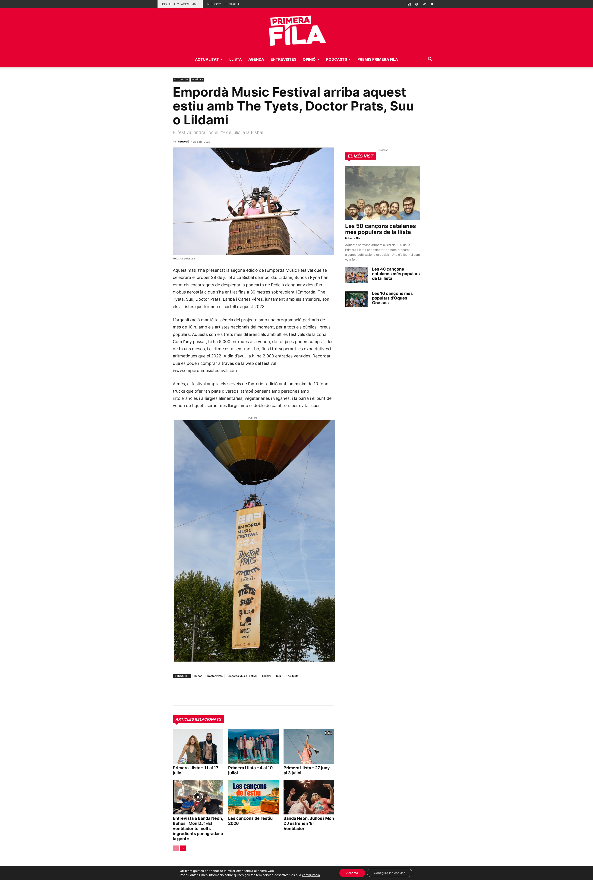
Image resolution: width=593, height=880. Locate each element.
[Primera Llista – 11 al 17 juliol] (198, 746)
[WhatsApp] (177, 695)
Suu (278, 676)
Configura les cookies (389, 873)
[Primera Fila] (296, 29)
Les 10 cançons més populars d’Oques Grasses (392, 298)
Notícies (197, 79)
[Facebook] (209, 695)
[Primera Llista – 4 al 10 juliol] (253, 746)
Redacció (183, 141)
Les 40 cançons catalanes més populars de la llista (396, 274)
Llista (235, 59)
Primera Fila (352, 238)
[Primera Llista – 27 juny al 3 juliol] (309, 746)
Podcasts (336, 59)
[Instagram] (409, 4)
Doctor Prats (215, 676)
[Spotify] (416, 4)
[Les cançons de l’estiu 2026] (253, 797)
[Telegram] (188, 695)
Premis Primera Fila (377, 59)
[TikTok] (424, 4)
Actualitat (207, 59)
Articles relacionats (198, 719)
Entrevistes (283, 59)
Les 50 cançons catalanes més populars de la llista (380, 229)
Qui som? (214, 4)
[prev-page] (176, 848)
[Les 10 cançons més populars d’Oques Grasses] (356, 299)
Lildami (266, 676)
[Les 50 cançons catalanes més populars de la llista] (382, 193)
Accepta (352, 873)
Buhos (198, 676)
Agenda (256, 59)
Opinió (309, 59)
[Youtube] (432, 4)
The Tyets (292, 676)
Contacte (232, 4)
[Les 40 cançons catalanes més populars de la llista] (356, 275)
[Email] (220, 695)
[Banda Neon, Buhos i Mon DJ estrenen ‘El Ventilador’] (309, 797)
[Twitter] (198, 695)
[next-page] (183, 848)
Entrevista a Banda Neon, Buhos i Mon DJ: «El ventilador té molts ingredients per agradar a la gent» (198, 828)
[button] (429, 59)
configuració (311, 875)
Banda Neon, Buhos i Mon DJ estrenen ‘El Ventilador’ (309, 823)
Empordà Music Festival (242, 676)
